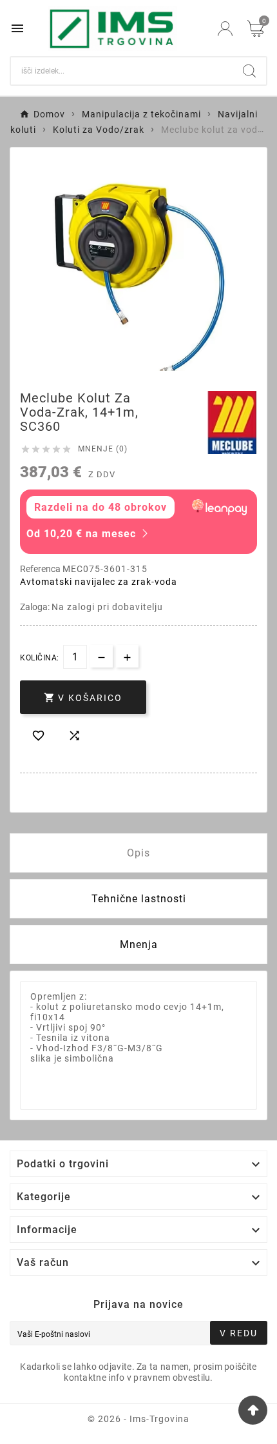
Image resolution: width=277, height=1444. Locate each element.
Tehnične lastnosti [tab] (138, 899)
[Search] (249, 71)
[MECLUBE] (231, 422)
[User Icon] (225, 28)
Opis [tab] (138, 853)
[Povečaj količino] (127, 656)
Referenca (41, 569)
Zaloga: (36, 607)
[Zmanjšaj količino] (101, 656)
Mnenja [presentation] (139, 944)
